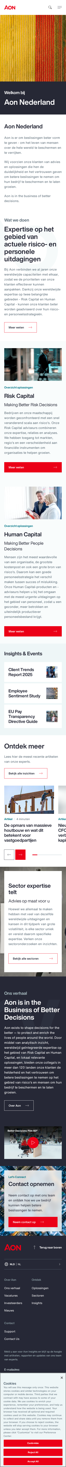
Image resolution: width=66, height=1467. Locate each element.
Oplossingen (40, 1288)
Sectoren (38, 1295)
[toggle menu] (60, 7)
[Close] (62, 1378)
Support (9, 1331)
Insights (37, 1303)
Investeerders (13, 1303)
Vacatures (11, 1295)
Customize (33, 1443)
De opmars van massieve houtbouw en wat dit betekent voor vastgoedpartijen (28, 833)
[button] (25, 773)
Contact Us (11, 1339)
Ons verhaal (12, 1288)
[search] (50, 7)
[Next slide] (20, 855)
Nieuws (9, 1310)
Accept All (32, 1461)
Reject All (33, 1452)
